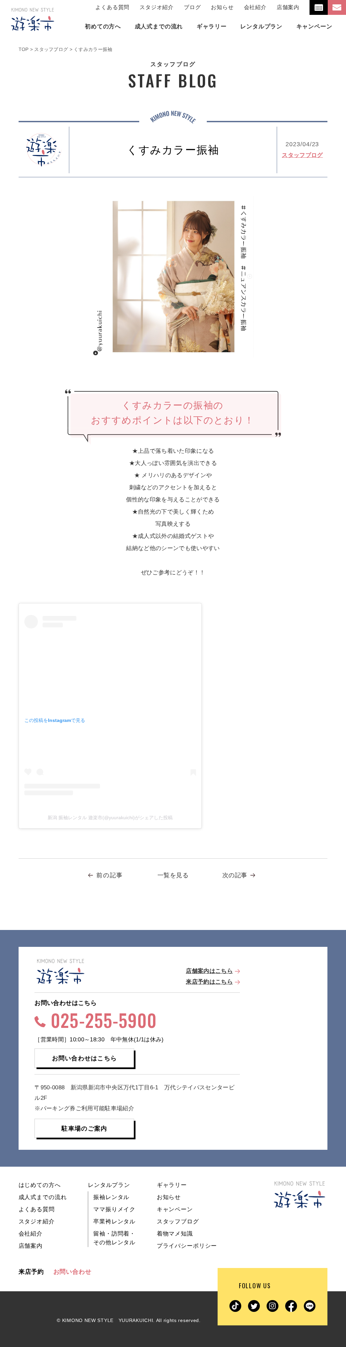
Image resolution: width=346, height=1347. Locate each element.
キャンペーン (175, 1209)
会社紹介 (255, 7)
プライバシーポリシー (187, 1246)
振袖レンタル (111, 1197)
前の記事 (109, 875)
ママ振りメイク (114, 1209)
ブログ (192, 7)
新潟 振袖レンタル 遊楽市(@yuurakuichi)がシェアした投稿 (110, 817)
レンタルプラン (109, 1185)
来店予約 (31, 1271)
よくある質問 (112, 7)
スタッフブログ (302, 155)
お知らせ (222, 7)
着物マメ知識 (175, 1234)
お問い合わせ (72, 1271)
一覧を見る (173, 875)
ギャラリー (172, 1185)
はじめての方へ (40, 1185)
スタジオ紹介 (157, 7)
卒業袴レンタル (114, 1221)
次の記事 (234, 875)
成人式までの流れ (43, 1197)
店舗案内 (288, 7)
